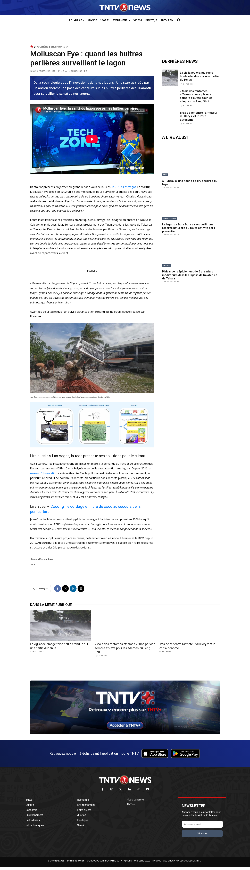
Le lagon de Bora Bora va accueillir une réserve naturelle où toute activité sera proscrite (188, 228)
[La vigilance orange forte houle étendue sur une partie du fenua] (170, 78)
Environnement (60, 46)
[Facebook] (57, 588)
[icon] (32, 46)
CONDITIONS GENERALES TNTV (141, 861)
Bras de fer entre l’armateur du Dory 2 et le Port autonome (199, 116)
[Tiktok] (138, 789)
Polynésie (42, 46)
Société (166, 265)
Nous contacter (136, 799)
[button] (178, 20)
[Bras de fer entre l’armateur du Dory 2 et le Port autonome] (170, 118)
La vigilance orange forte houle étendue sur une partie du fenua (199, 76)
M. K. (33, 564)
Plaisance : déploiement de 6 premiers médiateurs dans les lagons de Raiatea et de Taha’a (189, 275)
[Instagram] (111, 789)
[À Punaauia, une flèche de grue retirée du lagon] (191, 163)
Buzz (165, 175)
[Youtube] (147, 789)
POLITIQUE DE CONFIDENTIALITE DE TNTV (105, 861)
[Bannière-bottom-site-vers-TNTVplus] (125, 733)
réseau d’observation (43, 473)
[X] (65, 588)
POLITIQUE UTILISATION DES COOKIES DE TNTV (179, 861)
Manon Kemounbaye (42, 559)
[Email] (81, 588)
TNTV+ (131, 804)
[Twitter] (120, 789)
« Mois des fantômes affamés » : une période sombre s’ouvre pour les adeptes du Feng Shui (196, 96)
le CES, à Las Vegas (123, 187)
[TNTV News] (125, 780)
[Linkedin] (73, 588)
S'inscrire (202, 833)
